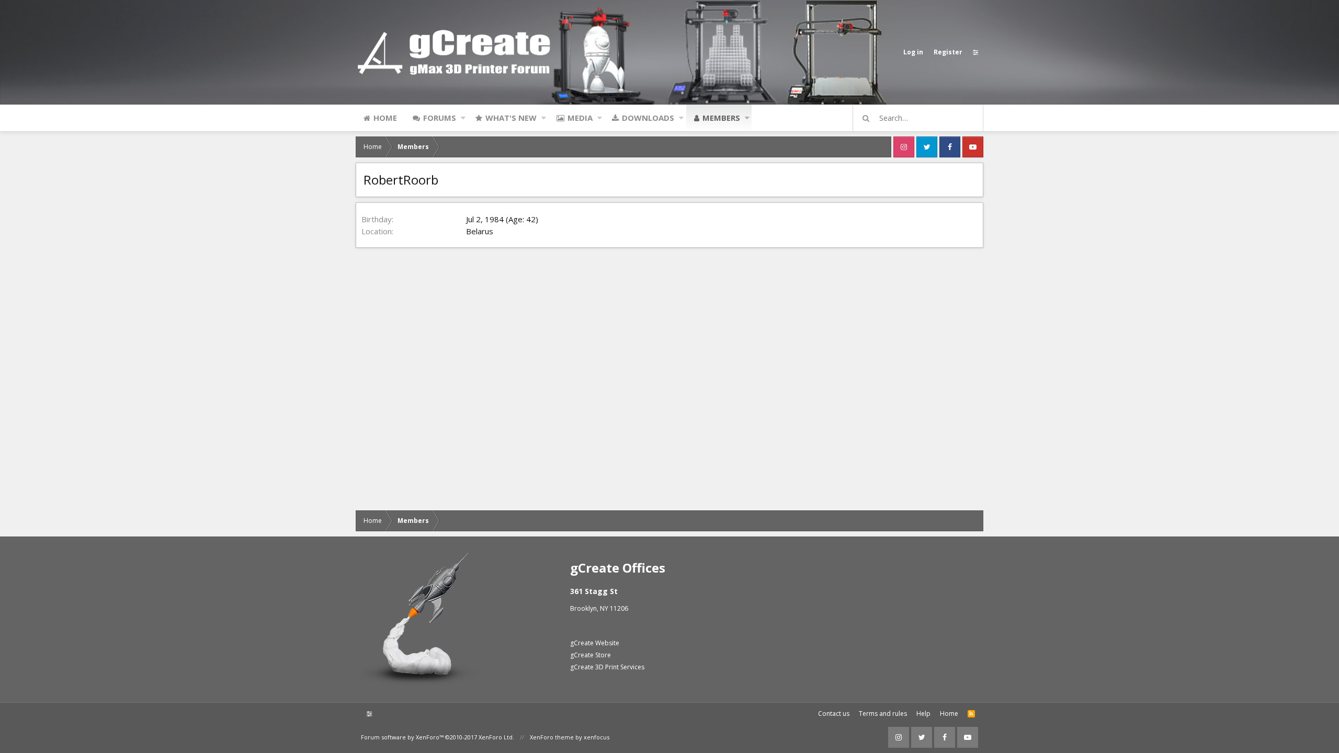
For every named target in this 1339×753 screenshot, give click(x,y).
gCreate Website (594, 642)
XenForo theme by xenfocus (569, 737)
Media (580, 117)
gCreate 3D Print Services (607, 667)
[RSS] (971, 714)
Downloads (648, 117)
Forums (439, 117)
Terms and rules (883, 713)
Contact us (833, 713)
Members (721, 117)
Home (385, 117)
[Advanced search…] (866, 118)
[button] (463, 118)
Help (923, 713)
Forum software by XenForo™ (437, 737)
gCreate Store (590, 655)
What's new (511, 117)
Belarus (479, 231)
